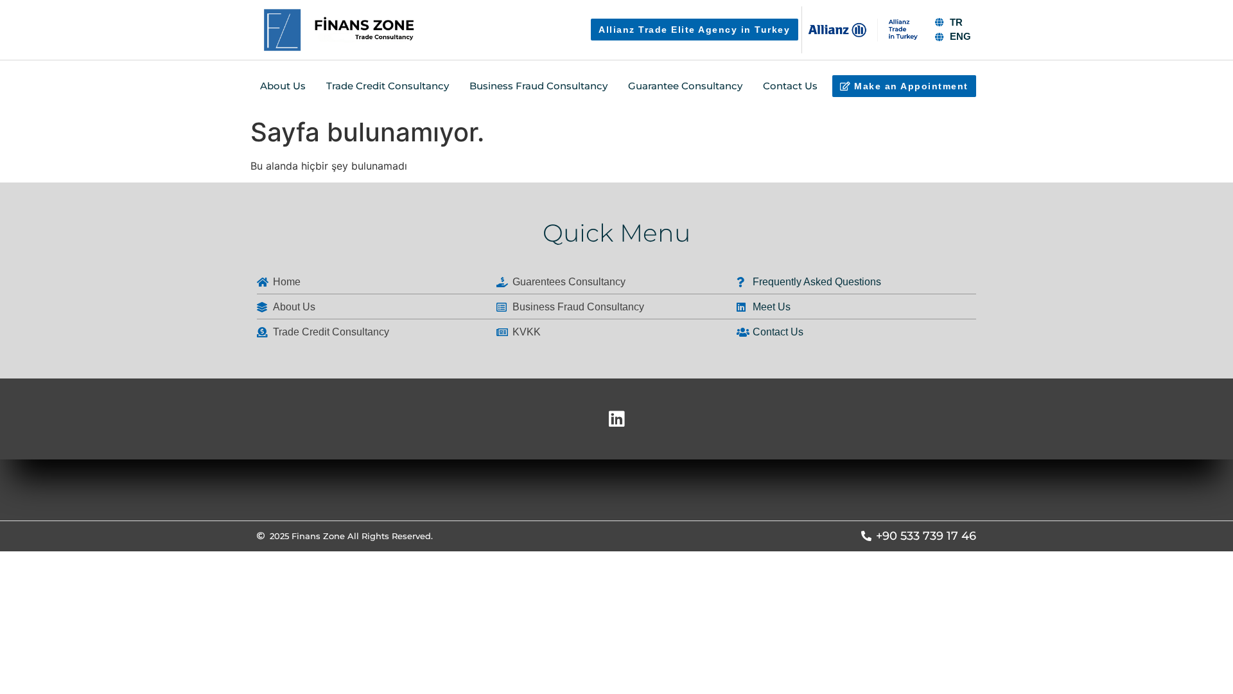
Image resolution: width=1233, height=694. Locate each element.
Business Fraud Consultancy (538, 86)
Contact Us (790, 86)
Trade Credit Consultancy (387, 86)
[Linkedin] (616, 419)
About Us (283, 86)
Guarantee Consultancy (685, 86)
